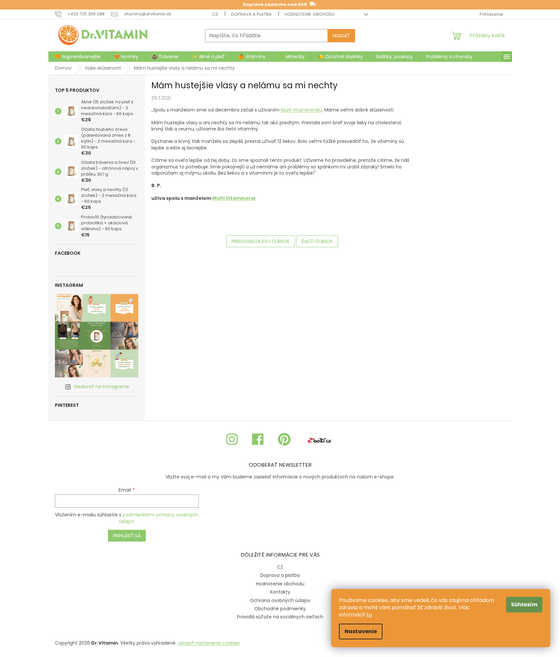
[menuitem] (77, 56)
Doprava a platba (251, 14)
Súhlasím (524, 604)
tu (369, 614)
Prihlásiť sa (127, 535)
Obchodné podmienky (280, 608)
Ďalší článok (317, 241)
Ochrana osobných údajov (280, 600)
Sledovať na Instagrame (101, 386)
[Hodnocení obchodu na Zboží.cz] (319, 440)
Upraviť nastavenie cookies (209, 643)
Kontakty (280, 592)
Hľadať (341, 35)
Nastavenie (361, 631)
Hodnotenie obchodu (309, 14)
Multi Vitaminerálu (301, 110)
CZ (215, 14)
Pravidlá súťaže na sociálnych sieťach (280, 617)
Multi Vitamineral (233, 198)
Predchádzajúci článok (260, 241)
